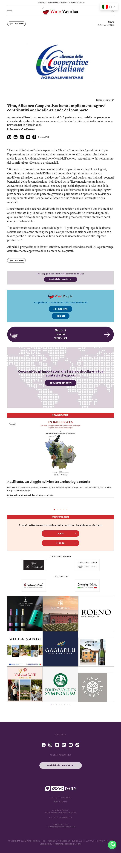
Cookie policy (46, 843)
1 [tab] (54, 509)
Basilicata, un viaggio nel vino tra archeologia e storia (48, 482)
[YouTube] (71, 745)
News (12, 424)
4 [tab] (63, 509)
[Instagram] (50, 745)
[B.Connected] (34, 585)
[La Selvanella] (34, 565)
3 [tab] (60, 509)
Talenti (60, 316)
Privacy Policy (105, 840)
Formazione (60, 309)
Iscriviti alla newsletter (60, 279)
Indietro (19, 23)
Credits (77, 843)
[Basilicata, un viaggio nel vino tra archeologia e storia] (60, 449)
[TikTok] (77, 745)
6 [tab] (64, 704)
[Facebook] (9, 137)
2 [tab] (57, 509)
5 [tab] (66, 509)
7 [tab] (67, 704)
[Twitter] (57, 745)
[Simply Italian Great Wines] (87, 585)
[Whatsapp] (112, 845)
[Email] (28, 137)
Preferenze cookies (63, 843)
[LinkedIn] (15, 137)
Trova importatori (61, 383)
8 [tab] (69, 704)
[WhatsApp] (22, 137)
